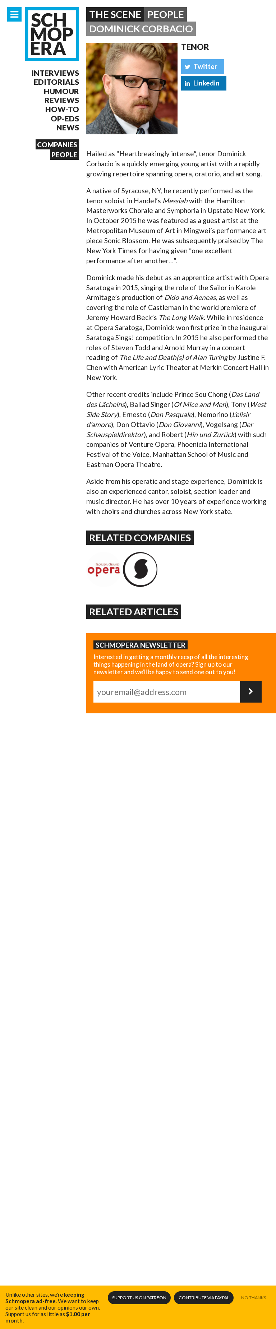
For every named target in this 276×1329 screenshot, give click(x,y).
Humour (61, 91)
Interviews (55, 72)
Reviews (62, 100)
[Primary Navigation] (14, 14)
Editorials (56, 81)
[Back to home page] (52, 34)
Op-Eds (65, 118)
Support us (139, 1297)
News (67, 127)
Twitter (205, 66)
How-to (62, 109)
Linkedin (206, 83)
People (64, 155)
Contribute (204, 1297)
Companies (57, 144)
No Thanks (253, 1297)
